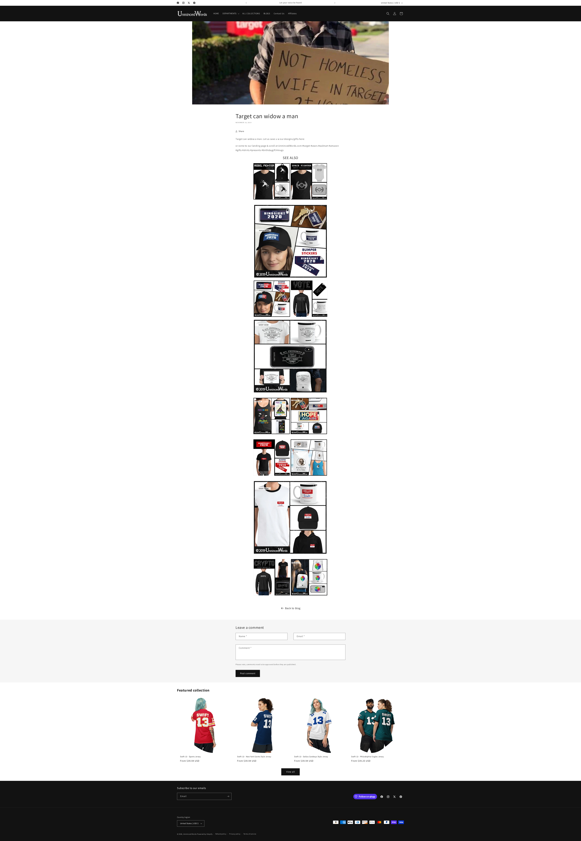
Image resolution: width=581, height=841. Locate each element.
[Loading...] (309, 595)
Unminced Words (190, 834)
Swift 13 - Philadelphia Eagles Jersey (367, 756)
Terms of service (249, 834)
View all (290, 771)
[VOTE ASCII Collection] (309, 317)
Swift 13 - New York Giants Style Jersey (254, 756)
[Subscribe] (228, 796)
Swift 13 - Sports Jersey (190, 756)
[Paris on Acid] (271, 434)
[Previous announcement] (246, 3)
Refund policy (220, 834)
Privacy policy (234, 834)
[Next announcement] (335, 3)
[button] (231, 13)
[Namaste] (308, 476)
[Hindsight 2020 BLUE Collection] (290, 278)
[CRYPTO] (272, 595)
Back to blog (292, 608)
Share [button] (241, 131)
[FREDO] (290, 554)
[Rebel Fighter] (271, 200)
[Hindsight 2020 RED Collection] (271, 476)
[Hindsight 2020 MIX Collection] (272, 317)
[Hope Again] (308, 434)
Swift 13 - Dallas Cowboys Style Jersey (311, 756)
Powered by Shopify (205, 834)
